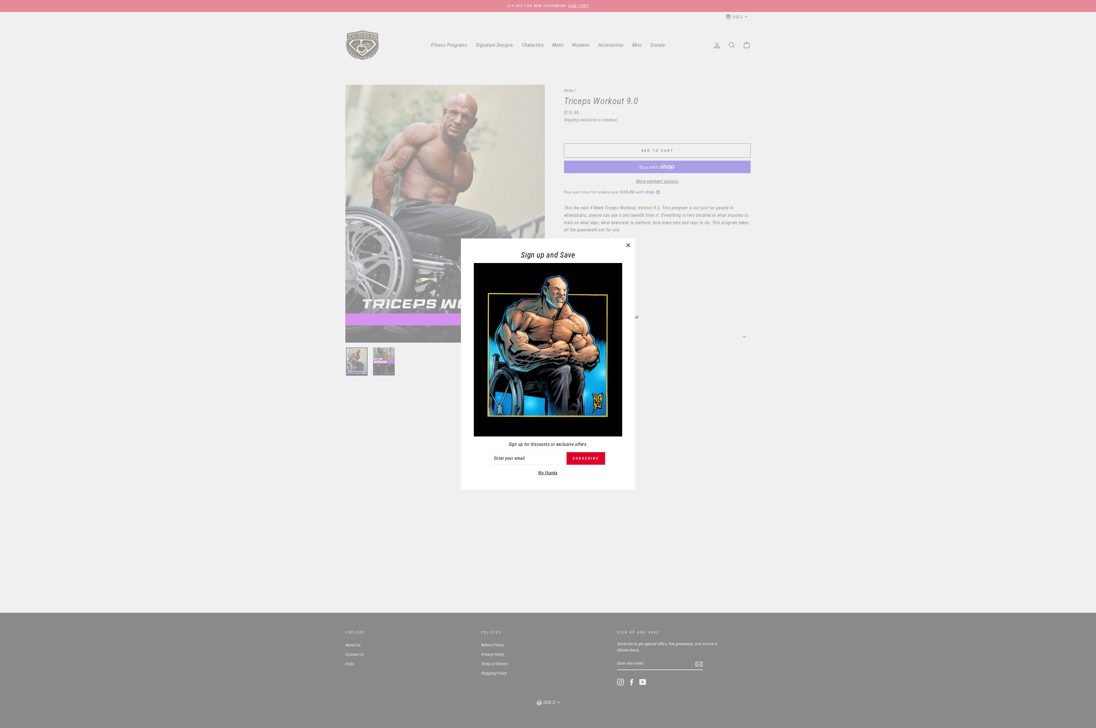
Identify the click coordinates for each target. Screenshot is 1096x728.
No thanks (548, 473)
